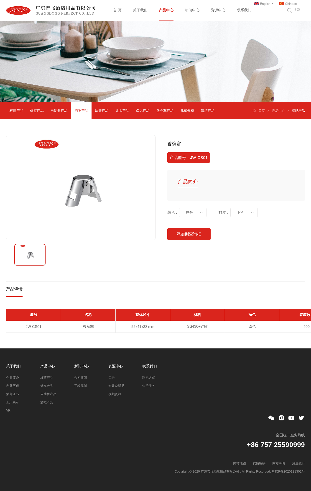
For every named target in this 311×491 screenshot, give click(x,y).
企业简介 (12, 377)
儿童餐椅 (187, 111)
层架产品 (102, 111)
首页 (261, 111)
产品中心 (166, 10)
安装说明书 (116, 386)
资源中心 (218, 10)
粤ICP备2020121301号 (288, 471)
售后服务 (148, 386)
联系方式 (148, 377)
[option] (80, 187)
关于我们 (140, 10)
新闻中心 (192, 10)
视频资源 (114, 394)
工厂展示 (12, 402)
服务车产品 (164, 111)
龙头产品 (122, 111)
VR (8, 410)
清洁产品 (207, 111)
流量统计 (298, 463)
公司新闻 (80, 377)
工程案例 (80, 386)
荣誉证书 (12, 394)
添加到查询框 (189, 234)
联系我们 (244, 10)
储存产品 (37, 111)
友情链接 (259, 463)
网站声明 (278, 463)
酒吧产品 (81, 111)
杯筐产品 (16, 111)
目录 (111, 377)
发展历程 (12, 386)
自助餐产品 (59, 111)
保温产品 (143, 111)
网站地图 (239, 463)
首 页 (117, 10)
